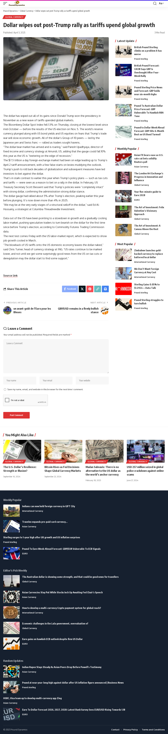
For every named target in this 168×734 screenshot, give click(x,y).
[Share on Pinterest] (89, 289)
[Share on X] (82, 289)
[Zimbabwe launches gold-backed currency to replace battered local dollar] (123, 255)
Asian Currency (141, 166)
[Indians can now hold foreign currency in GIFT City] (11, 511)
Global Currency (14, 17)
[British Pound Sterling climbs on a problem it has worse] (123, 52)
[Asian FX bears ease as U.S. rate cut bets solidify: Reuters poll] (123, 159)
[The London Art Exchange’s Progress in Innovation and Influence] (123, 178)
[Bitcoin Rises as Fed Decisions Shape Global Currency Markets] (63, 451)
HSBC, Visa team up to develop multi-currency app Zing (32, 698)
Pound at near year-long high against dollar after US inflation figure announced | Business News (73, 682)
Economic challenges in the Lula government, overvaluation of (55, 623)
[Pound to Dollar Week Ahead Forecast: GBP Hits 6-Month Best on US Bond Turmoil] (123, 132)
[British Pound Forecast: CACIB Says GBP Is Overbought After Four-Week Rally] (123, 70)
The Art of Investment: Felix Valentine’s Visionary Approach (149, 211)
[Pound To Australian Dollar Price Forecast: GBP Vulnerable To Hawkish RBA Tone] (123, 110)
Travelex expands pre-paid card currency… (44, 521)
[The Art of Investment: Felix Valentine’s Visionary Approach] (123, 212)
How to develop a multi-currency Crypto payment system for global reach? (61, 608)
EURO (137, 200)
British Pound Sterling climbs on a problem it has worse (148, 51)
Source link (10, 275)
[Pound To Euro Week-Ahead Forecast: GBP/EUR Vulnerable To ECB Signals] (11, 553)
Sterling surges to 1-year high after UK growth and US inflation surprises (41, 537)
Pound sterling (141, 58)
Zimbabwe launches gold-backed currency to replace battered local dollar (148, 254)
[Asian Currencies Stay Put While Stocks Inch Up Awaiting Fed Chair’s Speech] (11, 597)
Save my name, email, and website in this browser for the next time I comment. (45, 389)
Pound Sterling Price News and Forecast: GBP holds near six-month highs (148, 91)
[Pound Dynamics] (17, 3)
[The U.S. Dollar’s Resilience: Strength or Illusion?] (22, 451)
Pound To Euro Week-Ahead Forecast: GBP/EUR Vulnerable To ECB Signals (61, 548)
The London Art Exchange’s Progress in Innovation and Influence (148, 177)
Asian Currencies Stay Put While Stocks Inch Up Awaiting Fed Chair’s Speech (62, 592)
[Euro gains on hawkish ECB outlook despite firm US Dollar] (11, 643)
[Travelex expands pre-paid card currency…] (11, 526)
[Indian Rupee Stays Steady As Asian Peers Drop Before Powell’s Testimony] (11, 671)
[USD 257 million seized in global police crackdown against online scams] (146, 451)
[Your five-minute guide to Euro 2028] (123, 196)
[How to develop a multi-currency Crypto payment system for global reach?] (11, 612)
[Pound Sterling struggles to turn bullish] (123, 304)
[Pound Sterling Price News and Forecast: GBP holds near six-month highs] (123, 92)
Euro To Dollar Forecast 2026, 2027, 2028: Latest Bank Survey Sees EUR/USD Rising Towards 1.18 (73, 709)
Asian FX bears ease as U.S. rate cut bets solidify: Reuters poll (148, 158)
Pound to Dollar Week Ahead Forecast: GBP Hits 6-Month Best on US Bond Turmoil (149, 131)
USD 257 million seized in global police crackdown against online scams (145, 470)
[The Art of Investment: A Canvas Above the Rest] (123, 230)
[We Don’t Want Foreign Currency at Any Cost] (123, 273)
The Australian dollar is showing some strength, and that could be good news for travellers (70, 576)
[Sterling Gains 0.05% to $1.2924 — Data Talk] (123, 289)
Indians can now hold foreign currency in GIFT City (48, 506)
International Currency (144, 262)
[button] (6, 3)
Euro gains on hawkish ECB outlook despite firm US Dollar (52, 639)
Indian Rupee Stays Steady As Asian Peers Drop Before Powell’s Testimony (61, 667)
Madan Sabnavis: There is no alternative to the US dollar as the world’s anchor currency (103, 470)
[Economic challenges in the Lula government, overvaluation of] (11, 628)
